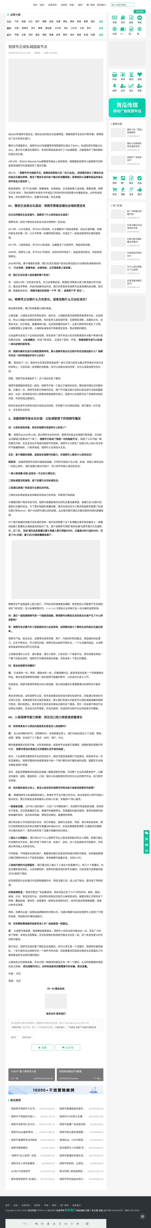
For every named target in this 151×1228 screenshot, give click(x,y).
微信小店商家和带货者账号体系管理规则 (134, 146)
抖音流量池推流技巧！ (134, 282)
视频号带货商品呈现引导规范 (74, 1179)
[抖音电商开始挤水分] (118, 252)
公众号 (58, 27)
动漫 (58, 21)
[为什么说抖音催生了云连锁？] (118, 266)
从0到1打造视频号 (20, 1171)
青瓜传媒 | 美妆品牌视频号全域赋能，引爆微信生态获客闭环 (81, 1171)
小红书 (74, 27)
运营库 (64, 4)
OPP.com (42, 1210)
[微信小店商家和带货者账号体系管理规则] (118, 143)
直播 (51, 34)
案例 (80, 4)
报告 (37, 34)
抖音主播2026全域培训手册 (134, 226)
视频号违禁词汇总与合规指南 (26, 1124)
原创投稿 (139, 11)
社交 (30, 21)
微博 (40, 27)
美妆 (65, 21)
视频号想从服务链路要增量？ (74, 1132)
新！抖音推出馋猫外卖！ (134, 212)
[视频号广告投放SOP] (118, 157)
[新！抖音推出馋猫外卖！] (118, 211)
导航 (44, 34)
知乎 (89, 27)
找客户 (79, 1027)
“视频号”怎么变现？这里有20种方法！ (31, 1155)
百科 (30, 34)
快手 (33, 27)
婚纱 (93, 21)
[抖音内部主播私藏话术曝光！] (118, 239)
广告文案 (94, 1210)
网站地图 (80, 1210)
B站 (66, 27)
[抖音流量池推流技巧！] (118, 280)
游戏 (51, 21)
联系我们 (101, 4)
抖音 (17, 27)
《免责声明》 (16, 1027)
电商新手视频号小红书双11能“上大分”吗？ (33, 1108)
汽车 (17, 21)
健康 (44, 21)
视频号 (25, 27)
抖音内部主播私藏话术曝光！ (134, 240)
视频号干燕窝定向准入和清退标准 (28, 1116)
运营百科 (52, 4)
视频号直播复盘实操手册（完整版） (78, 1108)
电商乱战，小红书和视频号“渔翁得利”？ (80, 1139)
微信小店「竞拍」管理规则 (135, 131)
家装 (79, 21)
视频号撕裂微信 (19, 1147)
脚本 (65, 34)
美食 (72, 21)
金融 (24, 21)
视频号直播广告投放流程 (72, 1124)
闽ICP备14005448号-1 (113, 1210)
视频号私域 (26, 1037)
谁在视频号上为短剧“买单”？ (74, 1147)
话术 (72, 34)
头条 (82, 27)
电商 (79, 34)
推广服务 (91, 4)
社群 (93, 34)
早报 (71, 4)
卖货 (58, 34)
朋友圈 (48, 27)
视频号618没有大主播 (70, 1116)
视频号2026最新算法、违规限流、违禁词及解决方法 (33, 1132)
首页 (35, 4)
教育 (86, 21)
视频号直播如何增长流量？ (73, 1155)
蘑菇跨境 (92, 1027)
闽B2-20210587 (132, 1210)
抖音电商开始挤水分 (134, 254)
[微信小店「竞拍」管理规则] (118, 129)
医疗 (37, 21)
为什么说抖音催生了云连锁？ (134, 268)
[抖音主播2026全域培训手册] (118, 225)
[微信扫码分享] (36, 1223)
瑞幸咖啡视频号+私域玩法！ (26, 1179)
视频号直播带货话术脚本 (24, 1139)
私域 (86, 34)
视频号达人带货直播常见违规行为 (28, 1163)
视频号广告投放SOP (134, 159)
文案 (24, 34)
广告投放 (71, 1027)
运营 (42, 4)
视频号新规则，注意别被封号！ (75, 1163)
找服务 (85, 1027)
